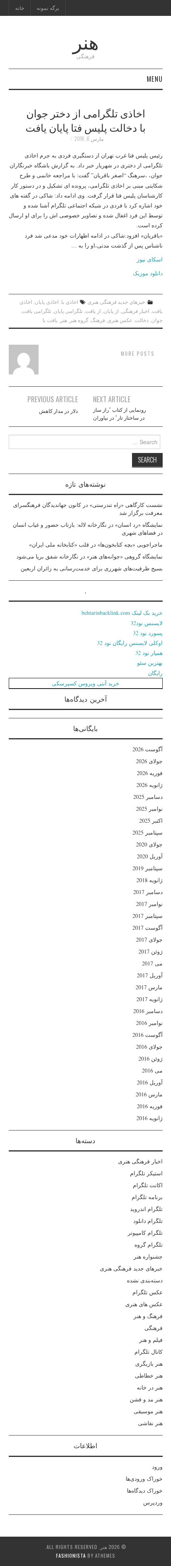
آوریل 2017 (150, 975)
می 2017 (152, 963)
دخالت (142, 320)
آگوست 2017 (147, 927)
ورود (157, 1466)
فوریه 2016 (150, 1106)
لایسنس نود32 (146, 623)
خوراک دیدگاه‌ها (145, 1490)
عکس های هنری (144, 1304)
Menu (155, 79)
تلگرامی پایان (68, 311)
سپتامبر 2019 (147, 868)
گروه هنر (79, 320)
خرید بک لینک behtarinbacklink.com (122, 612)
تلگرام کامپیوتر (145, 1232)
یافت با (50, 320)
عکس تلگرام (147, 1292)
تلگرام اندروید (146, 1209)
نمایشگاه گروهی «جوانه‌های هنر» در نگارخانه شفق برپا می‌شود (89, 556)
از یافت (93, 311)
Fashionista (71, 1555)
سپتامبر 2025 (147, 832)
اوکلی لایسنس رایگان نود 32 (130, 643)
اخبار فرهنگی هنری (140, 1161)
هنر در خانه (150, 1387)
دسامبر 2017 (148, 892)
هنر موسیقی (148, 1411)
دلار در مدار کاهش (58, 411)
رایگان (155, 673)
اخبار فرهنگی (135, 311)
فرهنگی (153, 1328)
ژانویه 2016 (149, 1118)
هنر (86, 41)
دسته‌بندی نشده (145, 1280)
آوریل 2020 (150, 856)
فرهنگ (98, 320)
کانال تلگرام (148, 1351)
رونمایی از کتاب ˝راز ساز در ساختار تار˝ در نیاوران (119, 413)
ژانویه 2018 (149, 880)
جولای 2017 (149, 939)
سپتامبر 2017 (147, 915)
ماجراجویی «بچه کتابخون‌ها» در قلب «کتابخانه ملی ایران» (96, 544)
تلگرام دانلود (148, 1220)
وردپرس (153, 1502)
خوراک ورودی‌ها (144, 1478)
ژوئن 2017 (150, 951)
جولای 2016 (149, 1046)
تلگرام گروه (148, 1244)
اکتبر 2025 (151, 820)
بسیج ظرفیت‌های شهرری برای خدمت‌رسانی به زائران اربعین (92, 568)
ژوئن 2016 (150, 1058)
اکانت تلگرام (148, 1185)
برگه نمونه (48, 8)
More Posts (138, 353)
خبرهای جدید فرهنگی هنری (116, 301)
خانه (19, 8)
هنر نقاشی (150, 1423)
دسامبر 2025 (148, 796)
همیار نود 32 (149, 652)
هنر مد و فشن (146, 1399)
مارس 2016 (149, 1094)
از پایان (111, 311)
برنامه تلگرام (147, 1197)
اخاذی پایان (47, 301)
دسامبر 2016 (148, 1011)
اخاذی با (69, 301)
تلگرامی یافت (36, 311)
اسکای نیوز (150, 259)
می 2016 (152, 1070)
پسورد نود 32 (148, 633)
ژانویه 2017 (149, 999)
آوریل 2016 (150, 1082)
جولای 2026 (149, 761)
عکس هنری (119, 320)
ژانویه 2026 (149, 785)
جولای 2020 (149, 844)
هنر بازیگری (149, 1363)
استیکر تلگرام (146, 1173)
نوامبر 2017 (149, 904)
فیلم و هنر (151, 1339)
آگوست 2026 (147, 749)
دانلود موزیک (148, 273)
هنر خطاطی (149, 1375)
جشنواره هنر (148, 1256)
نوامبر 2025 (149, 808)
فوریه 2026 (150, 773)
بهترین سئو (150, 662)
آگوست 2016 (147, 1034)
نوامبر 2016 (149, 1023)
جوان (157, 320)
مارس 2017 (149, 987)
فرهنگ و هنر (148, 1316)
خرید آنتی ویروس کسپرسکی (85, 683)
